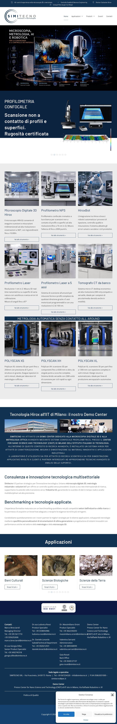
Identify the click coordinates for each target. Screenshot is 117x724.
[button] (112, 695)
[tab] (51, 154)
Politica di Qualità (31, 695)
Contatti (109, 16)
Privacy (86, 720)
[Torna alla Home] (20, 16)
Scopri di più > (15, 148)
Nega (84, 714)
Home (66, 16)
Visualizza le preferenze (103, 714)
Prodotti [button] (89, 16)
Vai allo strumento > (21, 239)
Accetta (66, 714)
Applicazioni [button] (76, 16)
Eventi (100, 16)
